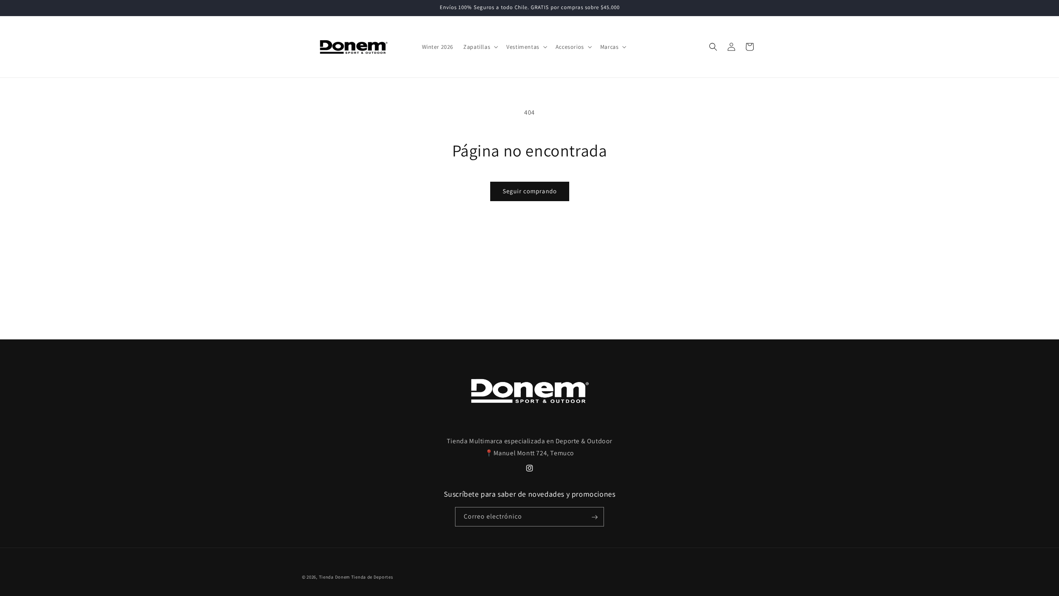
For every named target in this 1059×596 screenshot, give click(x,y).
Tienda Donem (334, 577)
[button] (479, 46)
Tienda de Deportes (372, 577)
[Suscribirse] (594, 517)
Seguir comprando (530, 191)
